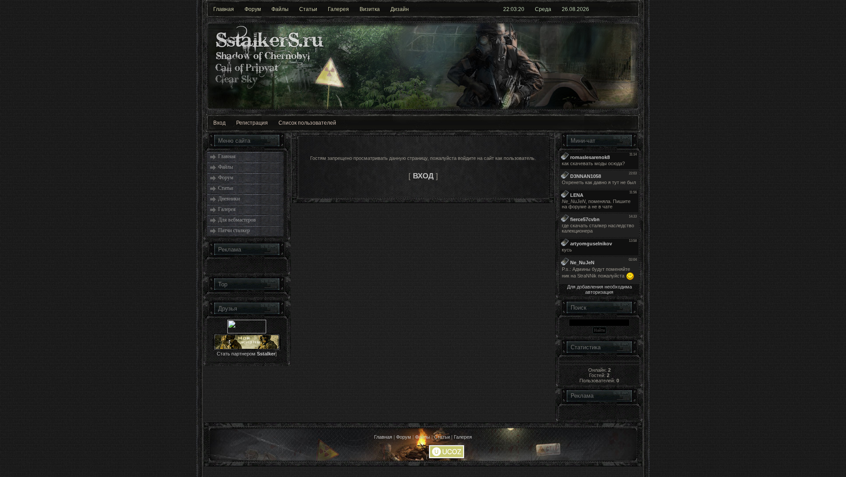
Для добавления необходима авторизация (599, 289)
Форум (253, 9)
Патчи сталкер (234, 230)
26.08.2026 (575, 9)
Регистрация (252, 123)
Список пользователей (307, 123)
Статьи (308, 9)
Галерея (338, 9)
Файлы (280, 9)
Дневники (229, 199)
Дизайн (399, 9)
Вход (219, 123)
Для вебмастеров (237, 220)
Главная (223, 9)
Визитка (370, 9)
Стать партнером (246, 353)
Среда (543, 9)
